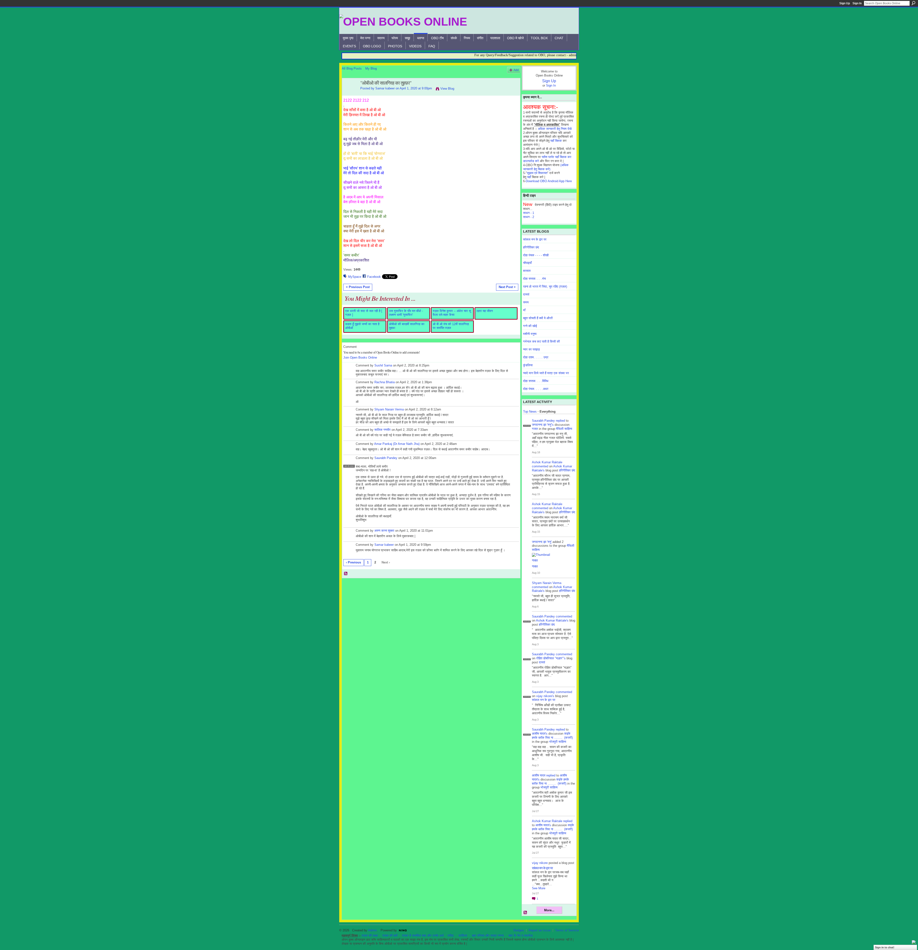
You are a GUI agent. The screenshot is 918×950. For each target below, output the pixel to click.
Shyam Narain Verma (389, 409)
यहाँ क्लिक (556, 140)
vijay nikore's (545, 696)
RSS (346, 574)
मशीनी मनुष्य (529, 334)
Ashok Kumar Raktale (547, 462)
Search (913, 3)
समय (526, 302)
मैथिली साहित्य (564, 429)
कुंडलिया (528, 365)
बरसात (526, 271)
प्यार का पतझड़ (531, 349)
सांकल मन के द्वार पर (534, 239)
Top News (530, 411)
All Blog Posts (352, 68)
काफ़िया (463, 935)
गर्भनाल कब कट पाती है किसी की (541, 341)
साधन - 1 (528, 213)
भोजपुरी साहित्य (557, 741)
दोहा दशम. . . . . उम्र (535, 357)
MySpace (354, 276)
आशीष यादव (538, 775)
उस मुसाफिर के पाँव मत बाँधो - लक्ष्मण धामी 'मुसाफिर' (406, 313)
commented (540, 466)
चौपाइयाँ (527, 263)
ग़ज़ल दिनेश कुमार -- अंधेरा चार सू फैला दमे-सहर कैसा (452, 313)
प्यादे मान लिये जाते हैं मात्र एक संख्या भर (546, 373)
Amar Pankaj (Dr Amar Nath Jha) (397, 444)
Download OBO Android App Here (549, 181)
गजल (535, 429)
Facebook (374, 276)
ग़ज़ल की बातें (389, 935)
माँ (524, 310)
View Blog (447, 88)
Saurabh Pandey (385, 458)
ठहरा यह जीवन (484, 311)
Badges (519, 930)
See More (538, 888)
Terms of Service (567, 930)
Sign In (857, 3)
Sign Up (844, 3)
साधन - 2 (528, 217)
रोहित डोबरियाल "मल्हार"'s (551, 658)
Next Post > (507, 287)
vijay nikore (540, 863)
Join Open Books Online (360, 357)
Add (516, 69)
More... (549, 910)
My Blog (371, 68)
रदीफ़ (451, 935)
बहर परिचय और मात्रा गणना (488, 935)
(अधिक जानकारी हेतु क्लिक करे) (545, 167)
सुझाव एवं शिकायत (537, 173)
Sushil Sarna (383, 365)
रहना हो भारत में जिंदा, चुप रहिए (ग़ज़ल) (545, 286)
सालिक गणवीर (382, 429)
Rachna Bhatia (384, 382)
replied (560, 420)
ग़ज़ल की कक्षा (370, 935)
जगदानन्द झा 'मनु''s (543, 424)
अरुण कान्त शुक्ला (384, 530)
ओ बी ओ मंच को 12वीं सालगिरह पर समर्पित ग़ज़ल (451, 326)
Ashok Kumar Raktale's (552, 620)
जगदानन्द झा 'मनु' (542, 542)
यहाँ (529, 177)
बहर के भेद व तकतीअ (520, 935)
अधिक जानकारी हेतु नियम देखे (555, 129)
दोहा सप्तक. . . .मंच (534, 278)
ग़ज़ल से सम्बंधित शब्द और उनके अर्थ (423, 935)
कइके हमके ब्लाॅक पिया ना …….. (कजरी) (552, 735)
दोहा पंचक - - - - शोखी (536, 255)
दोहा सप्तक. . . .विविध (535, 381)
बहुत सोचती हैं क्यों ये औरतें (537, 318)
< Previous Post (358, 287)
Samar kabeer (385, 88)
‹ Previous (353, 562)
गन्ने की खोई (530, 326)
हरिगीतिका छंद (531, 247)
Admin (372, 930)
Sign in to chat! (884, 947)
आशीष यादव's (539, 733)
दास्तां (526, 294)
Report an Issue (540, 930)
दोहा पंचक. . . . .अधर (535, 389)
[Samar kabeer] (349, 93)
